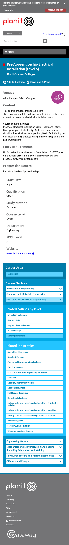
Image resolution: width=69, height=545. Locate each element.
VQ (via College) (14, 331)
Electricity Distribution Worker (21, 383)
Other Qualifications (16, 336)
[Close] (65, 3)
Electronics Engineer (16, 388)
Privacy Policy (10, 504)
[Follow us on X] (64, 35)
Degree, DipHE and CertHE (19, 326)
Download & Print (39, 83)
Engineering (13, 274)
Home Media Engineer (17, 398)
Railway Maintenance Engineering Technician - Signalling (32, 410)
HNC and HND (14, 320)
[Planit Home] (18, 28)
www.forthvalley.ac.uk (18, 253)
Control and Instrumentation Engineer (24, 362)
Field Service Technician (18, 393)
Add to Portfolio (15, 83)
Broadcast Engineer (16, 357)
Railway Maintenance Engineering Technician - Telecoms (32, 416)
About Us (9, 495)
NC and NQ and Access (17, 315)
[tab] (34, 288)
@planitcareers (13, 520)
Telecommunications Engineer (21, 431)
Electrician (12, 378)
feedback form (11, 516)
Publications (10, 525)
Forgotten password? (52, 34)
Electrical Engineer (15, 367)
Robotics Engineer (15, 421)
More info (8, 10)
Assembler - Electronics (18, 352)
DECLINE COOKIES (55, 10)
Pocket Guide (10, 512)
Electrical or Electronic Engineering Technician (27, 373)
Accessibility (10, 500)
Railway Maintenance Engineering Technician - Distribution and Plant (33, 404)
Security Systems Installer (19, 426)
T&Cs (8, 508)
